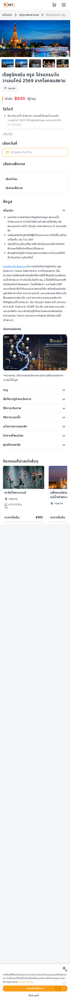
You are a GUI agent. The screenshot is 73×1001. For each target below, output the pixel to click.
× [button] (66, 970)
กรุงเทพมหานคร (29, 15)
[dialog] (35, 982)
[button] (35, 152)
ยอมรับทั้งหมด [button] (35, 988)
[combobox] (65, 968)
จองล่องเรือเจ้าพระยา (15, 266)
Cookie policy (26, 982)
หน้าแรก (7, 15)
